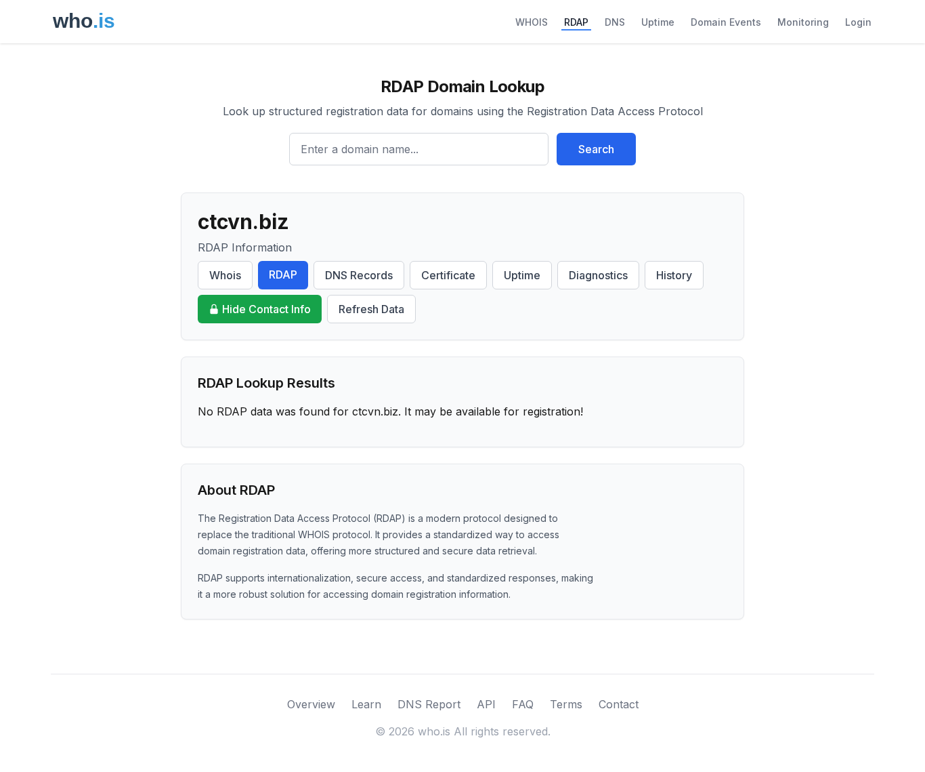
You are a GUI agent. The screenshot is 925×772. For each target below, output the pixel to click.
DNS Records (359, 275)
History (674, 275)
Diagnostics (598, 275)
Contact (619, 704)
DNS (615, 22)
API (486, 704)
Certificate (448, 275)
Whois (225, 275)
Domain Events (726, 22)
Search (596, 149)
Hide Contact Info (266, 309)
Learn (366, 704)
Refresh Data (371, 309)
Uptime (657, 22)
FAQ (523, 704)
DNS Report (428, 704)
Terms (566, 704)
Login (858, 22)
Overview (311, 704)
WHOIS (531, 22)
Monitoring (803, 22)
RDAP (576, 22)
